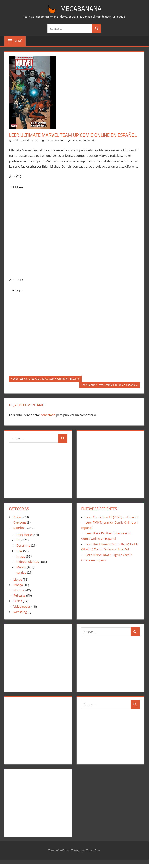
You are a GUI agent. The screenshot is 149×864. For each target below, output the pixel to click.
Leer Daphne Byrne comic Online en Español (108, 385)
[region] (110, 463)
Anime (18, 517)
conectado (48, 415)
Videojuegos (22, 606)
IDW (19, 551)
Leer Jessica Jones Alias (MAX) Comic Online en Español (46, 379)
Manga (18, 585)
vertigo (21, 572)
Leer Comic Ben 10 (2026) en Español (112, 517)
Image (20, 556)
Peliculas (19, 595)
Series (17, 601)
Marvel (59, 140)
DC (18, 540)
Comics (49, 140)
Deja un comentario (83, 140)
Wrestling (20, 612)
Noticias (19, 590)
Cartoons (19, 522)
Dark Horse (24, 535)
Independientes (27, 561)
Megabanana (80, 8)
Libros (17, 579)
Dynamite (23, 545)
